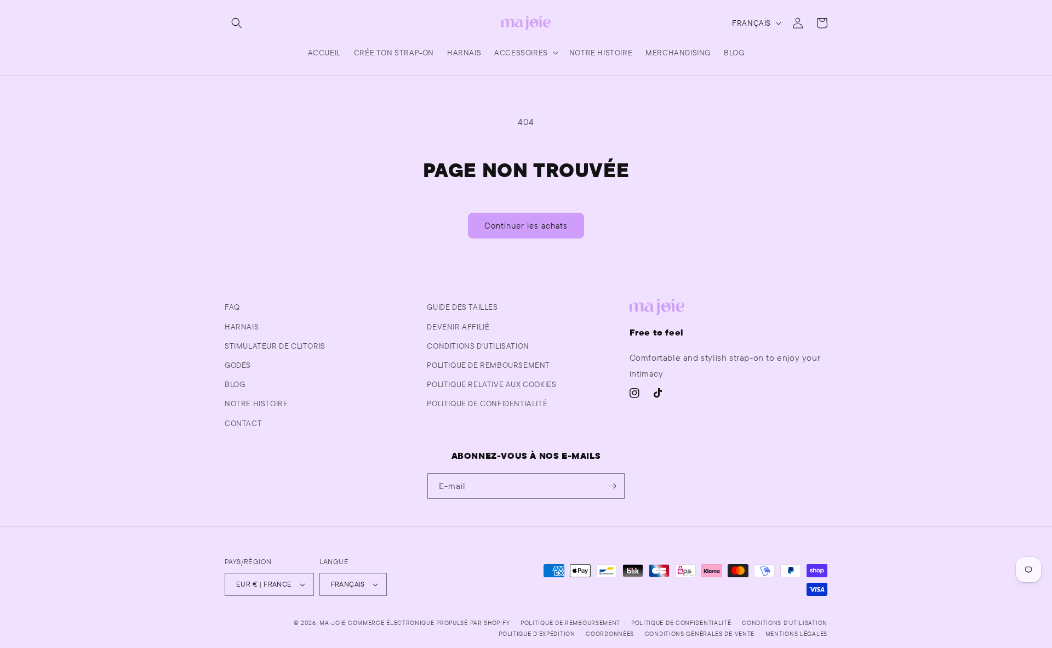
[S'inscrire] (612, 486)
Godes (238, 365)
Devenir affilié (458, 327)
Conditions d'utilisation (478, 346)
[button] (237, 23)
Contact (243, 423)
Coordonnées (610, 634)
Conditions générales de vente (699, 634)
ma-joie (332, 623)
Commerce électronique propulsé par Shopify (429, 623)
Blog (235, 384)
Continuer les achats (526, 225)
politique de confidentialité (487, 403)
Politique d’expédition (537, 634)
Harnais (242, 327)
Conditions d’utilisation (784, 623)
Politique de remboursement (488, 365)
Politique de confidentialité (681, 623)
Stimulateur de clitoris (275, 346)
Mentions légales (796, 634)
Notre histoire (256, 403)
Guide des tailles (462, 307)
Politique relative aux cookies (491, 384)
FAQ (232, 307)
